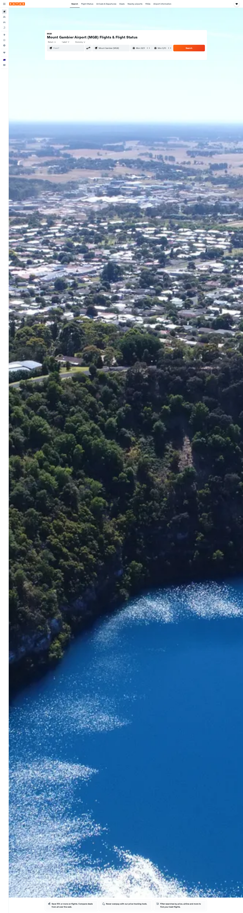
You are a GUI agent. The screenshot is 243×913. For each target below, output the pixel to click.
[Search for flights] (4, 11)
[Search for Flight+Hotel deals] (4, 27)
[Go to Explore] (4, 34)
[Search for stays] (4, 16)
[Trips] (4, 52)
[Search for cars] (4, 22)
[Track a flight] (4, 40)
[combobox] (52, 42)
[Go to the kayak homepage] (17, 3)
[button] (4, 4)
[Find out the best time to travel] (4, 45)
